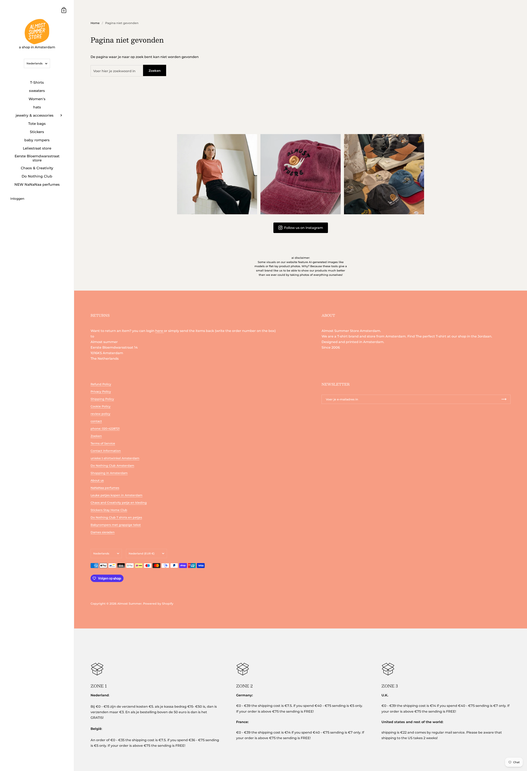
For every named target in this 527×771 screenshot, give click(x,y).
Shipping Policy (102, 399)
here (159, 331)
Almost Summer (129, 603)
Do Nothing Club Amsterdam (112, 465)
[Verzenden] (503, 399)
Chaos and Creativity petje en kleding (119, 502)
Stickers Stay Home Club (109, 510)
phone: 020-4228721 (105, 428)
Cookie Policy (101, 406)
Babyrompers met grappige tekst (116, 525)
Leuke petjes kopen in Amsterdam (116, 495)
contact (96, 421)
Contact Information (106, 451)
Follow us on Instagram (303, 228)
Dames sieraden (103, 532)
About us (97, 480)
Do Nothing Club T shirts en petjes (116, 517)
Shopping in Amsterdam (109, 473)
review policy (100, 414)
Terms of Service (103, 443)
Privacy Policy (101, 391)
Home (95, 23)
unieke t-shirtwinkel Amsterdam (115, 458)
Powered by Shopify (158, 603)
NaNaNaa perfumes (105, 488)
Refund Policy (101, 384)
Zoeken (155, 71)
